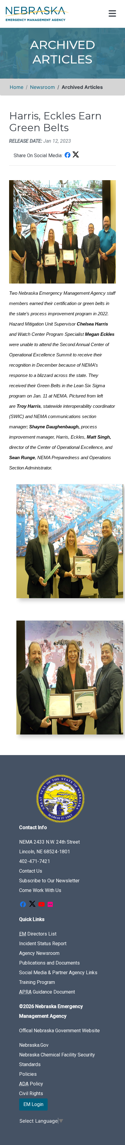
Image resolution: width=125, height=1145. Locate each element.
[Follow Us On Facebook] (22, 905)
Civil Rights (31, 1093)
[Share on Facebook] (67, 155)
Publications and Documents (49, 963)
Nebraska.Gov (34, 1045)
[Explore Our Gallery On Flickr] (50, 905)
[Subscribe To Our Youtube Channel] (41, 905)
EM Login (33, 1104)
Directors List (37, 934)
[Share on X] (75, 155)
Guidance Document (47, 992)
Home (16, 87)
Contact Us (30, 871)
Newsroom (42, 87)
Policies (28, 1074)
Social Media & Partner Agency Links (58, 972)
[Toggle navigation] (111, 14)
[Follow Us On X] (32, 905)
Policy (31, 1084)
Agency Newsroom (39, 953)
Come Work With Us (40, 890)
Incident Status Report (42, 943)
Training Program (37, 982)
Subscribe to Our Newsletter (49, 881)
